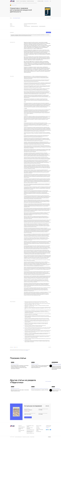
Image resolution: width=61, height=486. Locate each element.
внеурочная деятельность (27, 26)
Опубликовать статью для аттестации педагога (30, 431)
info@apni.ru (47, 427)
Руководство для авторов (20, 428)
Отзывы (19, 431)
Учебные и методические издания (39, 430)
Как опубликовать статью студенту (30, 426)
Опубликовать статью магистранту (30, 428)
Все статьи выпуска (48, 381)
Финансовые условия (21, 430)
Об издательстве (38, 431)
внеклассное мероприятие (42, 26)
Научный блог (38, 428)
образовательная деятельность (34, 26)
